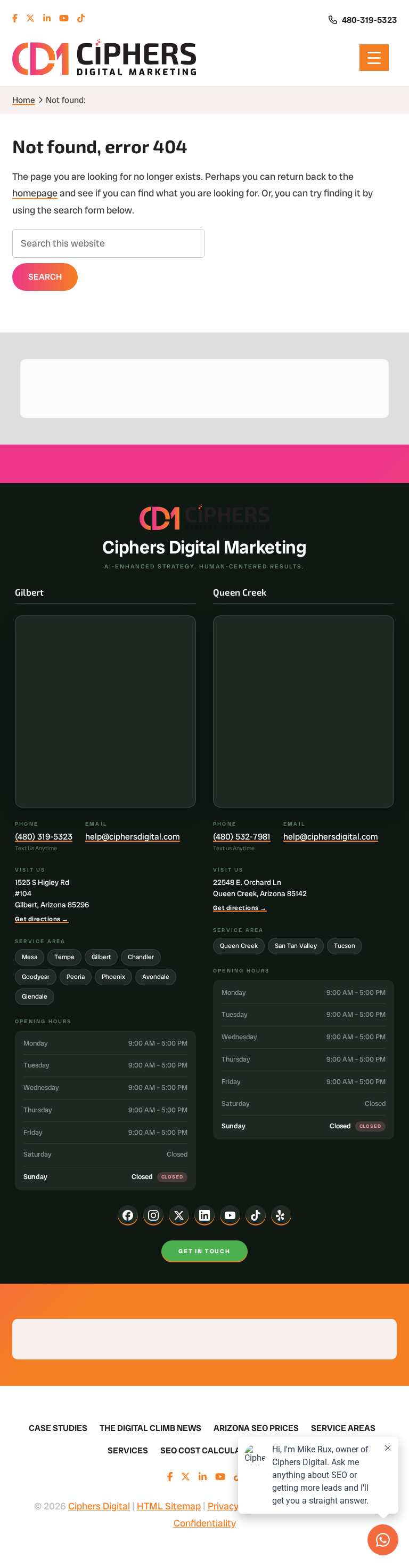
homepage (35, 193)
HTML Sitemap (169, 1506)
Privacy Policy (237, 1506)
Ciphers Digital (104, 57)
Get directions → (42, 919)
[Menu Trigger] (374, 57)
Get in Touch (204, 1251)
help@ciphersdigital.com (132, 837)
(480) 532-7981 (242, 837)
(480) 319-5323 (43, 837)
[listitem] (128, 1215)
